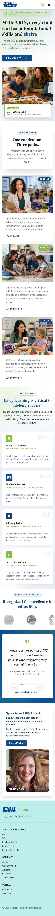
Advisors (6, 870)
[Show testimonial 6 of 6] (34, 684)
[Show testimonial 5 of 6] (32, 684)
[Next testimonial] (40, 684)
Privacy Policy (8, 846)
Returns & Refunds (10, 850)
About (5, 862)
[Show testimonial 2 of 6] (25, 684)
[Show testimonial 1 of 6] (22, 684)
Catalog (5, 834)
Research (6, 874)
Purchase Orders (9, 842)
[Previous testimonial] (15, 684)
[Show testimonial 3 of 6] (27, 684)
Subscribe (6, 893)
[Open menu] (49, 4)
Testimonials (8, 878)
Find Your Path (15, 58)
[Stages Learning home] (10, 4)
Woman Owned (9, 866)
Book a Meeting (16, 743)
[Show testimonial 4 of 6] (29, 684)
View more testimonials (26, 692)
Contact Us (7, 889)
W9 (3, 838)
